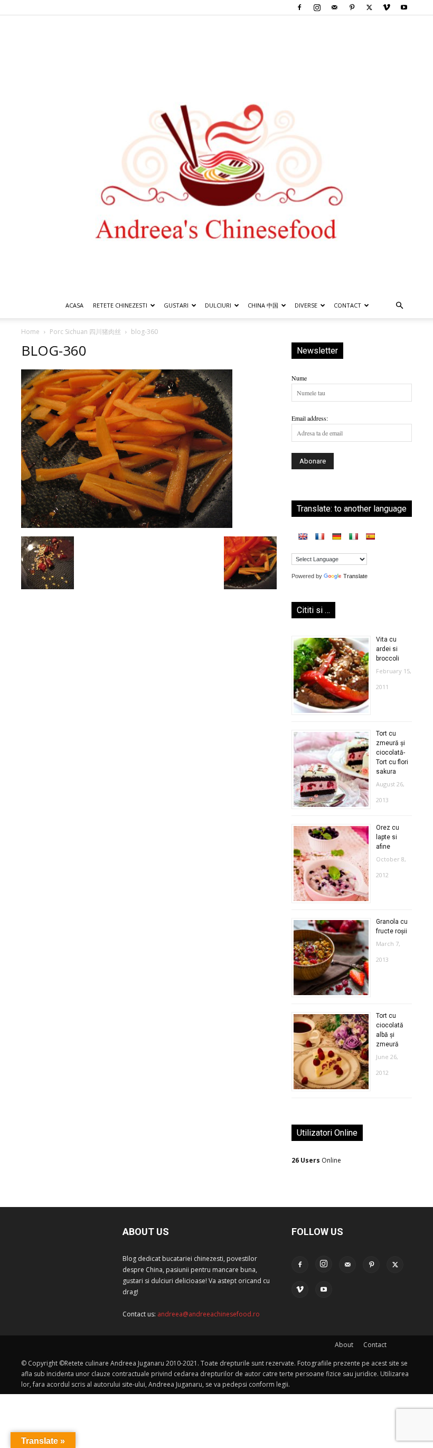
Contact (375, 1344)
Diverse (306, 305)
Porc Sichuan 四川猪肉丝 (85, 331)
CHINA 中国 (263, 305)
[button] (399, 306)
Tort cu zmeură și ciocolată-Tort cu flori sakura (392, 752)
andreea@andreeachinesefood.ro (208, 1314)
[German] (336, 536)
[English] (302, 536)
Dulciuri (218, 305)
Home (30, 331)
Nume (299, 378)
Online (316, 1160)
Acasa (74, 305)
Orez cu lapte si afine (387, 837)
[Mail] (334, 7)
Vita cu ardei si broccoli (387, 649)
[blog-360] (126, 525)
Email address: (309, 418)
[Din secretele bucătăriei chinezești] (216, 154)
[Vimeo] (386, 7)
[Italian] (353, 536)
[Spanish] (370, 536)
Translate (355, 576)
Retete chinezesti (120, 305)
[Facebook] (299, 7)
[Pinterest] (352, 7)
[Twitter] (369, 7)
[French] (319, 536)
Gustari (176, 305)
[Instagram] (317, 7)
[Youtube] (404, 7)
